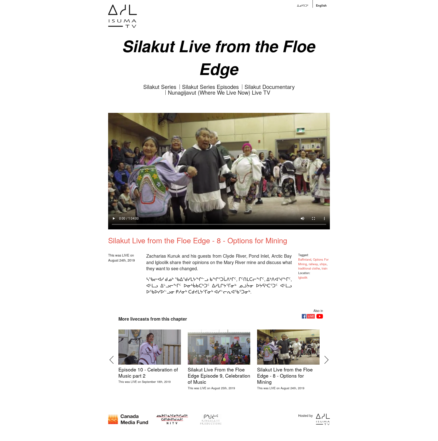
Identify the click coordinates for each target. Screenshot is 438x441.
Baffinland (304, 259)
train (324, 268)
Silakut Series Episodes (210, 87)
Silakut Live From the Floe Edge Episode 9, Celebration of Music (219, 375)
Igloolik (303, 277)
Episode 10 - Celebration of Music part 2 (148, 372)
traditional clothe (309, 268)
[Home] (122, 19)
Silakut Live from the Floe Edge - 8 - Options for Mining (285, 375)
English (321, 5)
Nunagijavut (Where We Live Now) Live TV (219, 92)
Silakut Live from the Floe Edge (219, 57)
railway (313, 264)
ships (323, 264)
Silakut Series (159, 87)
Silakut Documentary (270, 87)
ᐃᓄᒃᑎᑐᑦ (302, 5)
